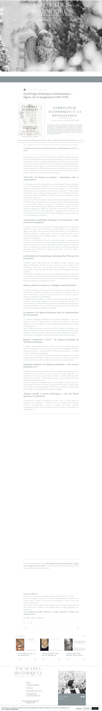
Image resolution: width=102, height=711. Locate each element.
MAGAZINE (31, 79)
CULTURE (33, 627)
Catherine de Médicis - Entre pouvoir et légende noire (50, 664)
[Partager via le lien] (31, 632)
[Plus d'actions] (78, 89)
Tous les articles (20, 79)
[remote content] (51, 491)
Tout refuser (87, 708)
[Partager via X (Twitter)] (27, 632)
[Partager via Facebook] (24, 632)
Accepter (95, 708)
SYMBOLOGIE (40, 627)
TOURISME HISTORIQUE (46, 79)
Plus (58, 79)
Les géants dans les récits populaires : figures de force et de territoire (75, 664)
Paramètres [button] (78, 708)
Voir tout (84, 645)
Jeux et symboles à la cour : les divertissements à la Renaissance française (26, 664)
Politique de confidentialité (12, 709)
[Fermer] (100, 708)
